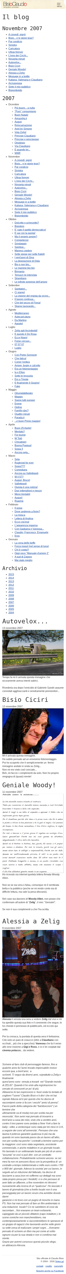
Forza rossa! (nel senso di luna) (32, 546)
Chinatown (20, 442)
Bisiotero (19, 226)
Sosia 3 (19, 449)
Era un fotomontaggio (26, 369)
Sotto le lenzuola (24, 376)
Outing (18, 407)
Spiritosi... (20, 247)
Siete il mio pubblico (19, 86)
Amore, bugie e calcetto (27, 365)
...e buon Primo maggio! (27, 421)
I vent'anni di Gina (24, 257)
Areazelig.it (21, 118)
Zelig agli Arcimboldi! (26, 330)
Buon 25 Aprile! (23, 428)
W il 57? (19, 476)
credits (48, 1266)
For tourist (20, 435)
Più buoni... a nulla (25, 108)
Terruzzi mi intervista (26, 275)
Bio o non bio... (23, 264)
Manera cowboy (23, 250)
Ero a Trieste (21, 379)
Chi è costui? (22, 549)
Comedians (21, 469)
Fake (17, 386)
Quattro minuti (22, 414)
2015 (11, 574)
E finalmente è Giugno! (27, 383)
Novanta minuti (16, 59)
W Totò (18, 438)
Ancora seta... (22, 452)
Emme (18, 403)
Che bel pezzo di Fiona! (28, 302)
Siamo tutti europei (25, 400)
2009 (11, 595)
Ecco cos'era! (22, 522)
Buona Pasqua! (23, 445)
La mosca (20, 515)
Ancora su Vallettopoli (26, 473)
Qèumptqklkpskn (24, 393)
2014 (11, 578)
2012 (11, 585)
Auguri (18, 121)
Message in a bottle (19, 76)
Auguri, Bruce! (22, 480)
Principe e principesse (27, 139)
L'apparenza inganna (26, 525)
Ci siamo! (20, 292)
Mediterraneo (22, 313)
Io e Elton (20, 372)
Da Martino (21, 320)
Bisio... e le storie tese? (21, 38)
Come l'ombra (22, 362)
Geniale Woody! (17, 69)
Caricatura (14, 48)
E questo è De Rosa (26, 334)
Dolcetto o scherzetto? (27, 222)
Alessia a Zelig (16, 73)
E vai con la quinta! (25, 233)
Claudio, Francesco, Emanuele (31, 532)
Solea (59, 1261)
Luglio (18, 348)
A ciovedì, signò (17, 34)
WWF (18, 153)
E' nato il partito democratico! (30, 229)
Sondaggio (21, 243)
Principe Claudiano (25, 135)
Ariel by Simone (23, 128)
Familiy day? (22, 410)
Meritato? (20, 431)
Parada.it (19, 417)
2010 (11, 591)
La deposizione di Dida (27, 261)
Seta (17, 459)
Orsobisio (20, 142)
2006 (11, 605)
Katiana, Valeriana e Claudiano (25, 79)
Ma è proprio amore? (26, 236)
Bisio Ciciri (14, 66)
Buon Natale (21, 115)
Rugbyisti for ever (24, 462)
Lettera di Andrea (24, 518)
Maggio (19, 396)
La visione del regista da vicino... (32, 296)
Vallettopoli (21, 483)
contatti (39, 1266)
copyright (58, 1266)
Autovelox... (14, 62)
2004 (11, 612)
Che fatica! (20, 358)
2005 (11, 609)
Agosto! (19, 323)
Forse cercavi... (23, 341)
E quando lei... (22, 149)
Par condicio (15, 41)
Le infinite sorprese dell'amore (31, 282)
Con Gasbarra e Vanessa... (29, 529)
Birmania (19, 271)
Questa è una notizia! (26, 487)
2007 (11, 602)
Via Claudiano (22, 146)
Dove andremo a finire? (27, 511)
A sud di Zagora (23, 556)
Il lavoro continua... (25, 299)
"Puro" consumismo (25, 111)
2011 (11, 588)
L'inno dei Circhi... (18, 55)
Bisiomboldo (15, 90)
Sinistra (12, 45)
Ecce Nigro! (21, 337)
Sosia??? (20, 466)
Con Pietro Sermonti (26, 355)
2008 (11, 598)
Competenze (22, 240)
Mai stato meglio (23, 560)
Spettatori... (21, 289)
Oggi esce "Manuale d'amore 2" (32, 553)
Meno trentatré (22, 494)
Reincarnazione (23, 125)
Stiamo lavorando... (25, 306)
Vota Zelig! (20, 132)
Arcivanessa (15, 83)
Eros (17, 536)
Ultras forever (15, 52)
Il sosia (18, 508)
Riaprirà (19, 501)
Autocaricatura (22, 316)
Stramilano (20, 278)
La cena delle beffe (25, 543)
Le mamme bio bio (25, 268)
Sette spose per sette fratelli (30, 254)
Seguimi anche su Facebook (50, 1271)
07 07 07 (19, 344)
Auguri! (18, 497)
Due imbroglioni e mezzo (28, 490)
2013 (11, 581)
